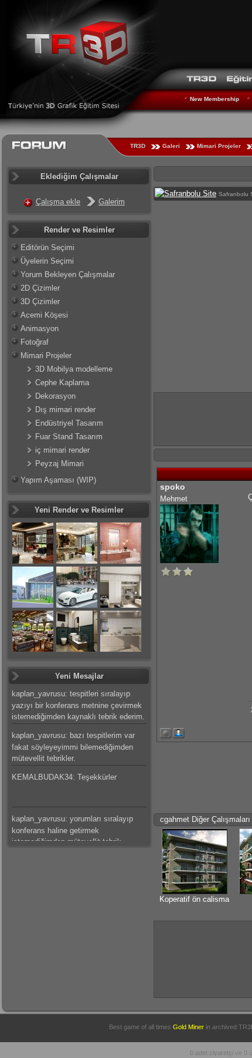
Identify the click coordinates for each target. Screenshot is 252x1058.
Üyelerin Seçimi (47, 261)
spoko (172, 486)
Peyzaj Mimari (59, 463)
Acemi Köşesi (44, 315)
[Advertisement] (203, 958)
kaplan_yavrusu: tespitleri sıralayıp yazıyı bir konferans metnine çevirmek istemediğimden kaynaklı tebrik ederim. (78, 705)
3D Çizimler (40, 301)
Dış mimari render (65, 409)
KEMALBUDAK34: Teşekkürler (64, 777)
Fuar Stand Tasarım (69, 436)
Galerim (111, 201)
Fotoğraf (35, 342)
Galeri (171, 146)
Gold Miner (188, 1026)
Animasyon (40, 328)
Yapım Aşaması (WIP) (58, 480)
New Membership (214, 99)
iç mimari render (62, 450)
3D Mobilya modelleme (74, 369)
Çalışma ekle (58, 201)
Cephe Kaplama (62, 382)
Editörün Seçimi (47, 247)
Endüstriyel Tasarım (69, 423)
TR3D (137, 146)
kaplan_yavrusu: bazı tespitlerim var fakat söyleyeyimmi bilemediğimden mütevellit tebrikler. (73, 747)
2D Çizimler (40, 288)
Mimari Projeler (219, 146)
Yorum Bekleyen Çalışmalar (68, 274)
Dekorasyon (55, 396)
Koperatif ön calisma (194, 899)
